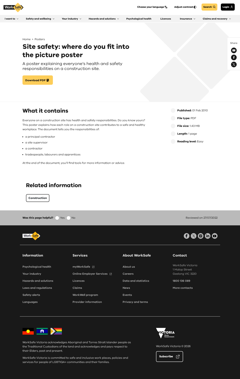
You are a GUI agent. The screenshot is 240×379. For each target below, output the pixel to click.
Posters (40, 39)
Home (26, 39)
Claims (77, 288)
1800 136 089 (181, 281)
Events (127, 295)
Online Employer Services (90, 274)
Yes (62, 218)
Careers (128, 274)
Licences (79, 281)
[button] (11, 18)
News (126, 288)
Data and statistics (136, 281)
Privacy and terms (135, 302)
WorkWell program (85, 295)
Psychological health (36, 267)
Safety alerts (31, 295)
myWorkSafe (81, 267)
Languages (30, 302)
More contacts (183, 288)
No (73, 218)
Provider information (87, 302)
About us (129, 267)
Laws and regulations (37, 288)
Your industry (31, 274)
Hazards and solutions (37, 281)
